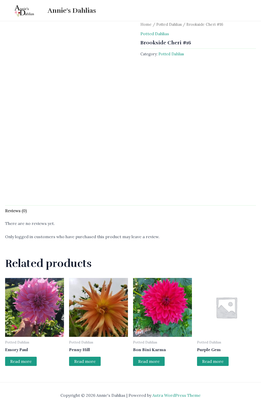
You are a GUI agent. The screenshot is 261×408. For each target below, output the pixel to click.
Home (146, 24)
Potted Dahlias (169, 24)
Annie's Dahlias (72, 10)
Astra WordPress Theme (176, 395)
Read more (21, 361)
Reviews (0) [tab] (16, 210)
